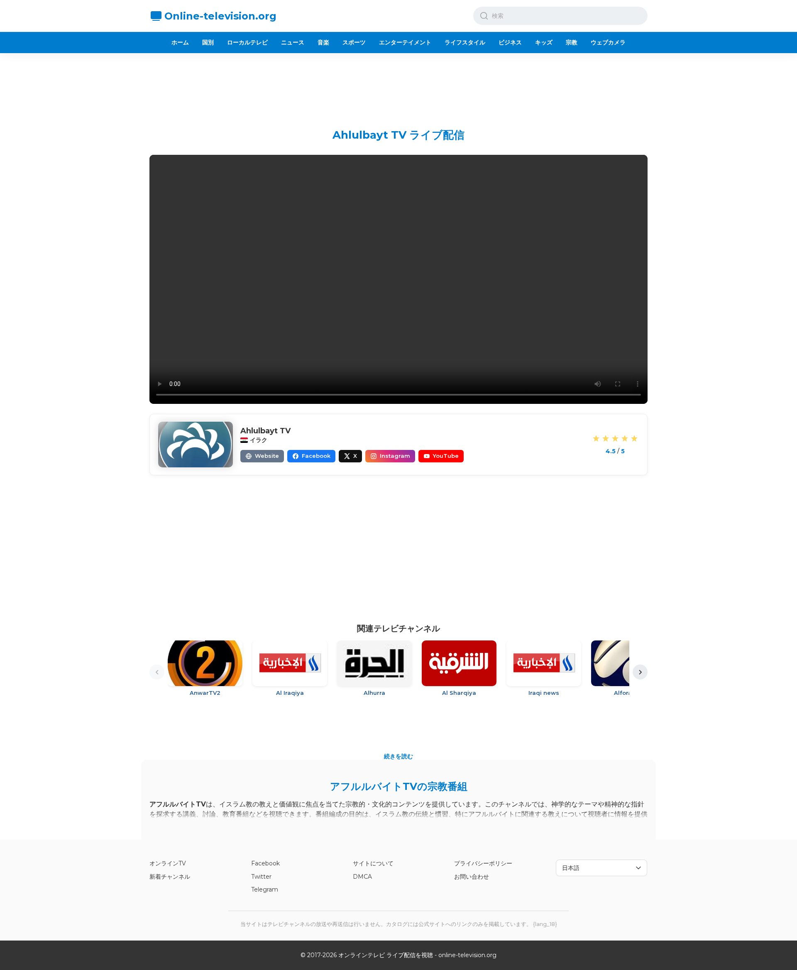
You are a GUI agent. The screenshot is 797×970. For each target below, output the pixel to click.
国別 (208, 42)
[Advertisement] (398, 84)
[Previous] (156, 672)
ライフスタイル (465, 42)
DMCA (362, 876)
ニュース (292, 42)
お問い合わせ (471, 876)
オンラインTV (167, 863)
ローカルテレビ (247, 42)
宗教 (571, 42)
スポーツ (354, 42)
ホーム (180, 42)
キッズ (544, 42)
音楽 (323, 42)
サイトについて (373, 863)
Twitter (261, 876)
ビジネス (510, 42)
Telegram (264, 889)
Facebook (265, 863)
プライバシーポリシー (483, 863)
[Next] (640, 672)
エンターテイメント (405, 42)
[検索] (484, 16)
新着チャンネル (169, 876)
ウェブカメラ (608, 42)
